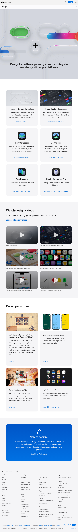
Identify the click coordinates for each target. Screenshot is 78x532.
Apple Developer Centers (64, 510)
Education (23, 499)
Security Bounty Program (64, 497)
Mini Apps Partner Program (64, 490)
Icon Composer (6, 512)
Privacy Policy (43, 528)
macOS (4, 482)
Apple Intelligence (25, 484)
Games (22, 501)
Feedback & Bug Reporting (46, 500)
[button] (65, 2)
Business (23, 492)
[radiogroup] (70, 525)
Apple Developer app (24, 525)
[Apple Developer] (6, 2)
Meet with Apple (61, 507)
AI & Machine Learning (26, 482)
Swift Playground (6, 503)
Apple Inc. (14, 528)
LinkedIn (45, 525)
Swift (3, 498)
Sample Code (42, 482)
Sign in (70, 2)
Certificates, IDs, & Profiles (46, 514)
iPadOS (4, 480)
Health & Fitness (25, 504)
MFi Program (60, 487)
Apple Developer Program (64, 477)
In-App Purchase (25, 506)
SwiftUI (4, 500)
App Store (4, 492)
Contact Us (42, 495)
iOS (3, 477)
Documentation (43, 477)
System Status (43, 503)
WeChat (50, 525)
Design (4, 7)
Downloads (42, 480)
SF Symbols (5, 515)
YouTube (57, 525)
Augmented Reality (25, 489)
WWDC (59, 519)
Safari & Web (24, 516)
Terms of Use (33, 528)
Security (23, 513)
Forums (41, 498)
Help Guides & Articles (45, 493)
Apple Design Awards (62, 515)
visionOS (4, 487)
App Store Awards (62, 512)
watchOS (4, 489)
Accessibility (24, 477)
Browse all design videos (16, 220)
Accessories (24, 480)
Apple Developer (43, 509)
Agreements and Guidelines (56, 528)
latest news (10, 525)
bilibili (40, 525)
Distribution (24, 497)
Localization (24, 509)
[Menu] (75, 2)
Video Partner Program (63, 495)
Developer (9, 471)
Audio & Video (24, 487)
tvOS (3, 484)
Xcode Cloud (5, 510)
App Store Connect (44, 511)
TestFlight (4, 505)
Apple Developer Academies (64, 517)
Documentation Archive (45, 487)
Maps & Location (25, 511)
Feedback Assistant (44, 516)
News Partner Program (63, 492)
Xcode (3, 508)
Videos (41, 484)
